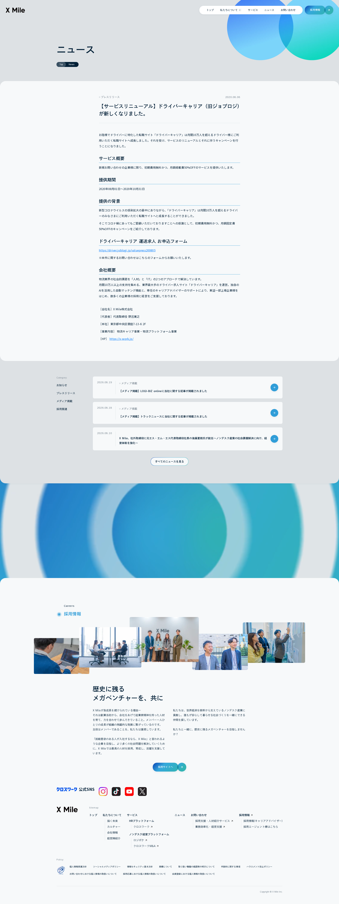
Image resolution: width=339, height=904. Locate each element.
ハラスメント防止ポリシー (259, 867)
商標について (165, 867)
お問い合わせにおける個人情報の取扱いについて (93, 874)
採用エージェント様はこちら (260, 826)
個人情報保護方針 (78, 867)
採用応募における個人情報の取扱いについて (144, 874)
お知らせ (61, 385)
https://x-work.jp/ (121, 339)
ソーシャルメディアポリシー (107, 867)
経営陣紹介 (114, 838)
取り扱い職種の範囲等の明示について (196, 867)
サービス (253, 10)
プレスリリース (65, 393)
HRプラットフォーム (141, 821)
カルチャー (114, 826)
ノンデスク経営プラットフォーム (149, 834)
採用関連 (61, 409)
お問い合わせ (288, 10)
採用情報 (244, 815)
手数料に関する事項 (230, 867)
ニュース (269, 10)
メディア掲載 (64, 401)
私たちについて (112, 815)
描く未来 (112, 821)
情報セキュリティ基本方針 (140, 867)
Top (61, 64)
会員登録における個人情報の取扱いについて (193, 874)
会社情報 (112, 832)
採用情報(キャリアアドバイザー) (262, 821)
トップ (210, 10)
